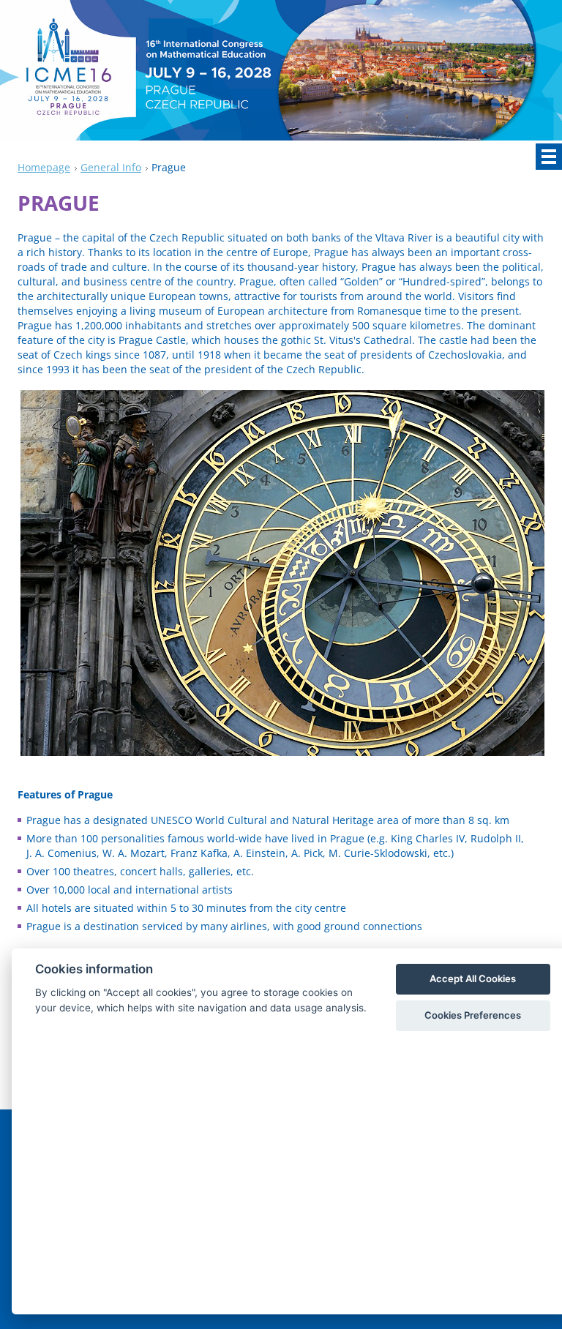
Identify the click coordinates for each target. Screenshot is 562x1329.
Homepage (44, 167)
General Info (110, 167)
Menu (549, 156)
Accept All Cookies (473, 978)
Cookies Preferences (472, 1015)
